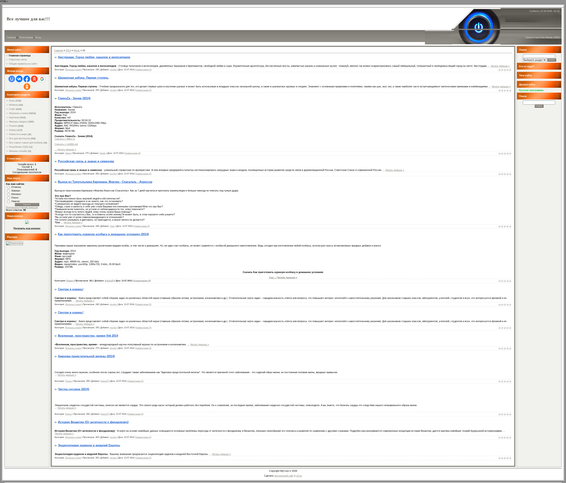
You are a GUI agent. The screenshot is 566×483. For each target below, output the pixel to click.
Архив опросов (29, 207)
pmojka (113, 70)
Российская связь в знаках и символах (86, 161)
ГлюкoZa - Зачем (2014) (74, 98)
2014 (68, 50)
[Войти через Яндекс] (34, 79)
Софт (12, 109)
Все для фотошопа (19, 138)
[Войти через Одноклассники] (27, 86)
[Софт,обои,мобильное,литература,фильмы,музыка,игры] (27, 223)
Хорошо (15, 190)
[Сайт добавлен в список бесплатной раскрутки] (14, 243)
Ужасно (15, 201)
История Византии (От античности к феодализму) (93, 422)
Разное (13, 125)
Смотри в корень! (70, 289)
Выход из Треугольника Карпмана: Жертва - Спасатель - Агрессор (105, 181)
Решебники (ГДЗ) (18, 146)
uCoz (299, 475)
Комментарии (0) (143, 70)
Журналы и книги (18, 113)
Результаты (12, 207)
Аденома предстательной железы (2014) (86, 356)
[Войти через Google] (42, 78)
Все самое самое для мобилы (26, 142)
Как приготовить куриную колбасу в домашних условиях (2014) (103, 234)
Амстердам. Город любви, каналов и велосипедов (94, 57)
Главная (11, 37)
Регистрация (26, 37)
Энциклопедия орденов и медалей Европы (89, 445)
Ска (273, 277)
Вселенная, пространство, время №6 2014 (88, 335)
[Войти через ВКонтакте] (19, 79)
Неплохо (16, 194)
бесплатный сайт (284, 475)
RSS (557, 37)
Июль (77, 50)
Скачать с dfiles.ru (65, 138)
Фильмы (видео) (18, 121)
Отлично (16, 187)
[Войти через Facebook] (26, 79)
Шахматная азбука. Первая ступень (83, 77)
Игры (12, 100)
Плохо (14, 197)
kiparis (103, 153)
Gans (112, 226)
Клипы (12, 130)
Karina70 (109, 281)
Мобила (13, 104)
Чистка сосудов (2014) (73, 389)
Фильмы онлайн (18, 151)
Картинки (14, 117)
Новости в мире (18, 134)
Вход (38, 37)
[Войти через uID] (11, 79)
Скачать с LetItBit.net (66, 144)
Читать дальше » (500, 66)
